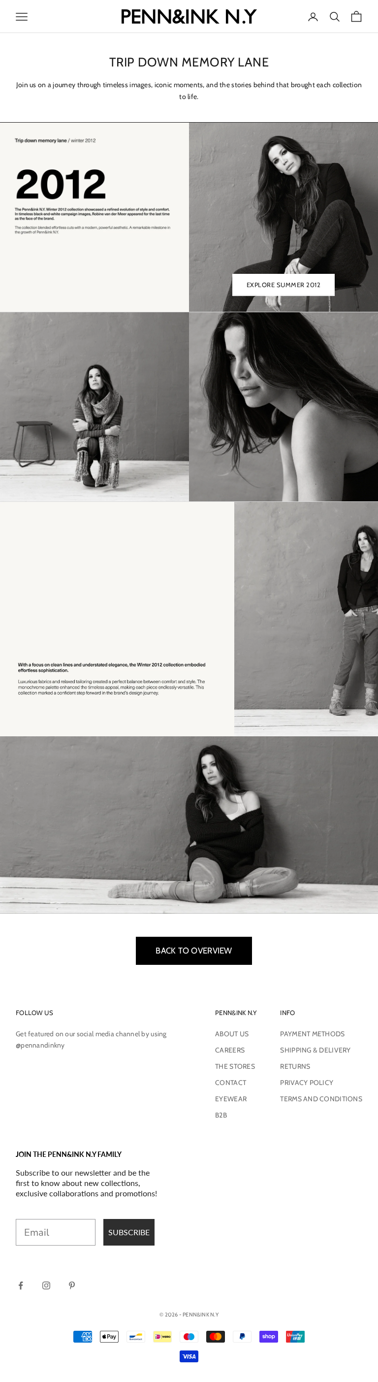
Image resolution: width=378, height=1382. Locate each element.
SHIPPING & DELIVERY (315, 1050)
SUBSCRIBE (129, 1232)
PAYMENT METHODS (312, 1033)
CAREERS (230, 1050)
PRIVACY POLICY (306, 1082)
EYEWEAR (231, 1098)
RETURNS (295, 1066)
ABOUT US (232, 1033)
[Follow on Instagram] (46, 1285)
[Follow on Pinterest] (72, 1285)
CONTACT (230, 1082)
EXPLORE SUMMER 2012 (284, 285)
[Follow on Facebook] (21, 1285)
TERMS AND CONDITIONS (321, 1098)
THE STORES (235, 1066)
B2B (221, 1115)
